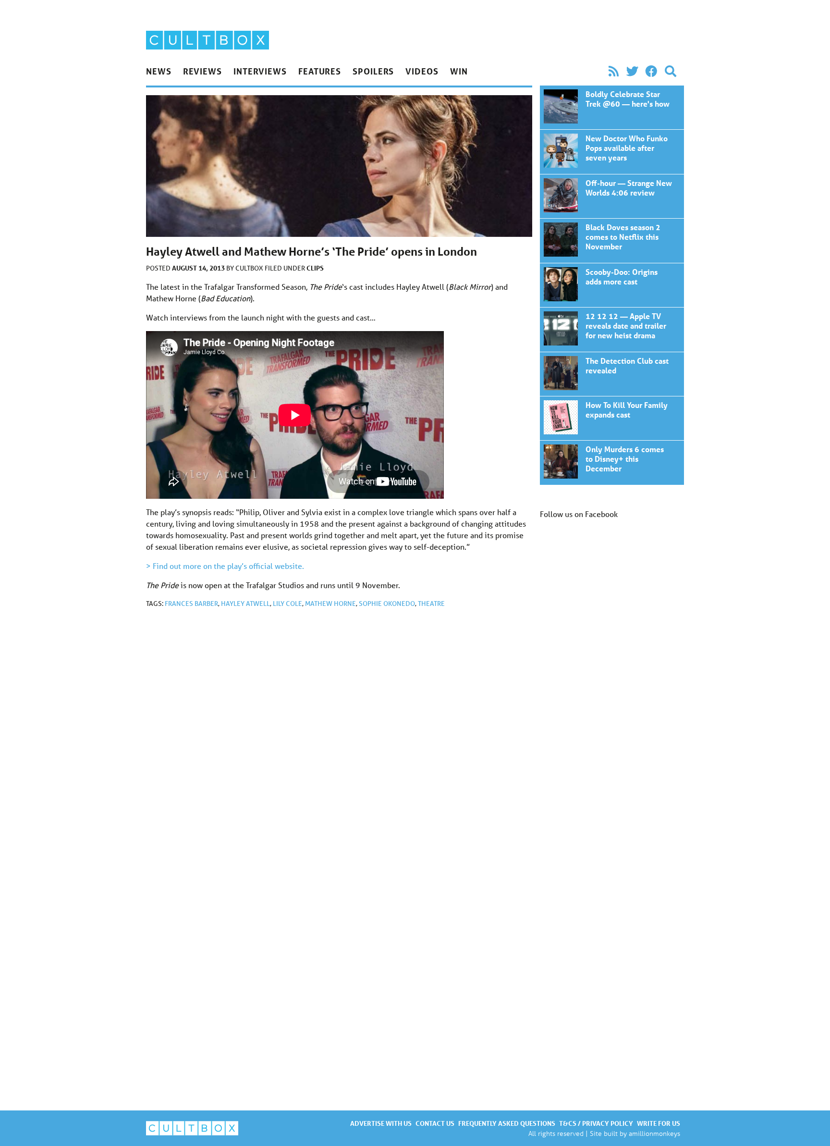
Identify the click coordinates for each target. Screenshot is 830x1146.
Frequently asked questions (506, 1123)
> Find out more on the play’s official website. (225, 566)
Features (319, 71)
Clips (315, 267)
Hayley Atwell (245, 603)
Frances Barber (191, 603)
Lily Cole (287, 603)
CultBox (250, 268)
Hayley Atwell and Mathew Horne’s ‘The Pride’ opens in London (612, 107)
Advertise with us (381, 1123)
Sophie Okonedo (387, 603)
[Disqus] (339, 744)
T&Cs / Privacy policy (596, 1123)
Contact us (434, 1123)
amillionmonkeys (654, 1133)
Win (459, 71)
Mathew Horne (330, 603)
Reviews (202, 71)
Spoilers (373, 71)
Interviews (260, 71)
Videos (421, 71)
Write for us (658, 1123)
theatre (431, 603)
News (158, 71)
